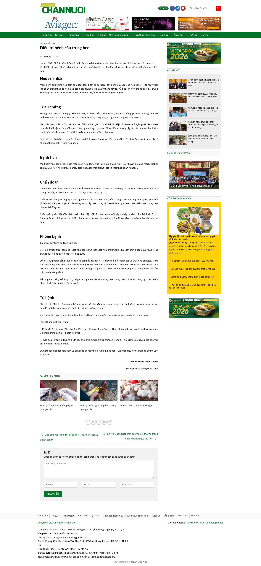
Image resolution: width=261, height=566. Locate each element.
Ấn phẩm (178, 35)
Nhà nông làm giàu (119, 35)
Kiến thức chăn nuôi (144, 35)
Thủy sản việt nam (195, 523)
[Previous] (168, 175)
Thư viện (193, 35)
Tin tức (58, 35)
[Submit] (218, 8)
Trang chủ (46, 35)
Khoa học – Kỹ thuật (95, 35)
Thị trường (73, 35)
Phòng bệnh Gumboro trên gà (136, 405)
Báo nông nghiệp (214, 523)
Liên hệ (204, 35)
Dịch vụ (164, 35)
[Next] (219, 175)
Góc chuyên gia (47, 43)
